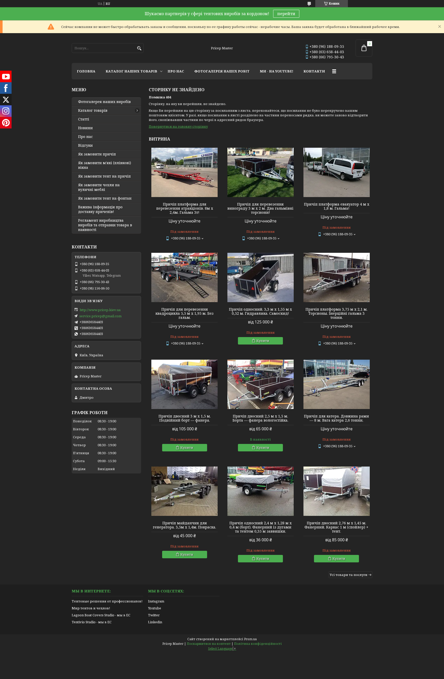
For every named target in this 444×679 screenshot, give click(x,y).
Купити (262, 340)
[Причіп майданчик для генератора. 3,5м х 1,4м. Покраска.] (184, 491)
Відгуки (85, 145)
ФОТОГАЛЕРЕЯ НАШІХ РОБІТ (221, 71)
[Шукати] (139, 48)
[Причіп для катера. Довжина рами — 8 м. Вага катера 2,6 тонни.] (336, 384)
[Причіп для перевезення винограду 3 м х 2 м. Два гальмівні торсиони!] (260, 172)
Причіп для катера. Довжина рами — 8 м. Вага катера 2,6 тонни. (336, 418)
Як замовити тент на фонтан (105, 198)
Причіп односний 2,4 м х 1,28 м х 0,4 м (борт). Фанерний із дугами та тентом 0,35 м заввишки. (260, 527)
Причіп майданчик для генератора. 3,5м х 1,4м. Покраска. (184, 525)
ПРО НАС (176, 71)
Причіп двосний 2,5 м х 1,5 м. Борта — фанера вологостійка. (260, 418)
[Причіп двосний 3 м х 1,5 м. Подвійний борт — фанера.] (184, 384)
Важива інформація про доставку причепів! (100, 209)
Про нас (85, 136)
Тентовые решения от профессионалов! (107, 601)
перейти (286, 13)
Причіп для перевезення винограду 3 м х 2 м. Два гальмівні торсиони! (260, 208)
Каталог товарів (92, 110)
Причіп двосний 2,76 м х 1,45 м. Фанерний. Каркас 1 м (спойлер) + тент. (336, 527)
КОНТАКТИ (314, 71)
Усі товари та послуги (348, 574)
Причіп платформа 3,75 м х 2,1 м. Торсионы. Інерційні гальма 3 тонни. (336, 313)
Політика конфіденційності (258, 643)
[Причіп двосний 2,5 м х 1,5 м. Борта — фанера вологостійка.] (260, 384)
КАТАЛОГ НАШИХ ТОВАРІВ (131, 71)
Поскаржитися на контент (209, 643)
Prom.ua (250, 639)
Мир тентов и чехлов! (91, 608)
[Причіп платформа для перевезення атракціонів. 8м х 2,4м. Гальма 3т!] (184, 172)
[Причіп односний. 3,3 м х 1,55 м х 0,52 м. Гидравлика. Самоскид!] (260, 277)
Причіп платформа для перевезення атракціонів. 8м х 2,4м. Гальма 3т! (184, 208)
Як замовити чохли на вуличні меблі (99, 187)
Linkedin (155, 622)
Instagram (156, 601)
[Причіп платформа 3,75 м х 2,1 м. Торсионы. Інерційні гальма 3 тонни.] (336, 277)
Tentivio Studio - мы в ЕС (92, 622)
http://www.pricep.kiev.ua (100, 310)
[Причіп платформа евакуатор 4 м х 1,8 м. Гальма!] (336, 172)
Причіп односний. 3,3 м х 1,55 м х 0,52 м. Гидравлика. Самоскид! (260, 311)
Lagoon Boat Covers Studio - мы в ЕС (101, 615)
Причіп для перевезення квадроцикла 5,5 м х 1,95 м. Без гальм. (184, 313)
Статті (83, 119)
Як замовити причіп (97, 154)
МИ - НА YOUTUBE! (276, 71)
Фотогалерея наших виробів (104, 101)
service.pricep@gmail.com (100, 316)
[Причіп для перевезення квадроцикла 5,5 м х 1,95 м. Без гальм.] (184, 277)
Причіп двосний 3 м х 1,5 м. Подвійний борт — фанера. (185, 418)
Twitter (154, 615)
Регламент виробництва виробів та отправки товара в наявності (105, 225)
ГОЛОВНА (86, 71)
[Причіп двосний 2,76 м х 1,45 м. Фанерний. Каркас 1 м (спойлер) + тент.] (336, 491)
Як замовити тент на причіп (104, 176)
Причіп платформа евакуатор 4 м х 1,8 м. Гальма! (336, 206)
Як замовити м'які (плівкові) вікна (104, 165)
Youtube (154, 608)
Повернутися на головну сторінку (178, 126)
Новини (85, 128)
